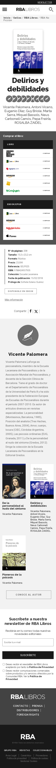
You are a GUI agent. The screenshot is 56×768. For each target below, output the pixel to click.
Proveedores (42, 755)
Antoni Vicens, (42, 107)
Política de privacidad (16, 758)
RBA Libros (31, 18)
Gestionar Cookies (28, 761)
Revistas (25, 750)
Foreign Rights (28, 714)
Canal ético (26, 755)
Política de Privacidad (41, 667)
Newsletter (45, 2)
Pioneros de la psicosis (12, 576)
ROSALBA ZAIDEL (28, 123)
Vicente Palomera (12, 514)
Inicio (7, 18)
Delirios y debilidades (38, 504)
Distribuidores (28, 710)
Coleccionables (42, 750)
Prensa (37, 705)
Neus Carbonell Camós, (27, 117)
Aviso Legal (11, 755)
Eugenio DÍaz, (15, 111)
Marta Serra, (44, 519)
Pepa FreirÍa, (41, 119)
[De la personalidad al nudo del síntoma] (14, 481)
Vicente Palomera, (17, 107)
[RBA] (28, 738)
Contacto (20, 705)
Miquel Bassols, (28, 115)
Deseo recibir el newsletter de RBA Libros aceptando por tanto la (30, 665)
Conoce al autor (29, 594)
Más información (14, 299)
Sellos (17, 18)
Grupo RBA (10, 750)
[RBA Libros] (28, 9)
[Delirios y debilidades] (42, 481)
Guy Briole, (34, 111)
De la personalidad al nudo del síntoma (14, 505)
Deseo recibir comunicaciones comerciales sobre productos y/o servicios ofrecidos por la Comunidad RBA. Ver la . (29, 675)
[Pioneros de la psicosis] (14, 552)
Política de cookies (39, 758)
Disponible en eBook (20, 291)
